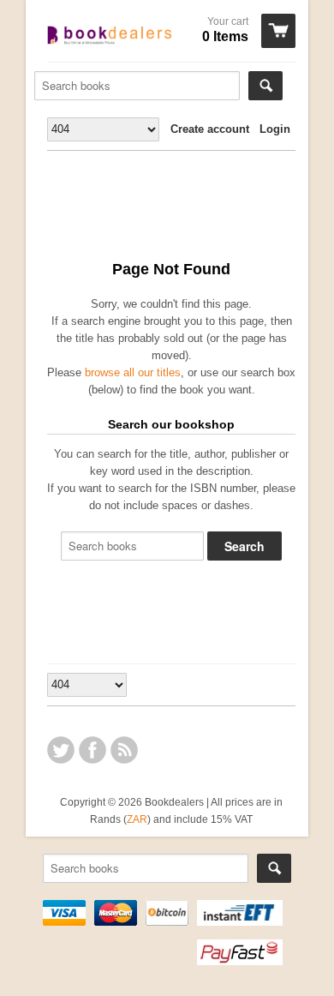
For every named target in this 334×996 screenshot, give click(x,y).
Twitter (61, 750)
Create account (209, 129)
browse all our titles (133, 372)
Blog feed (124, 750)
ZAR (137, 819)
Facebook (92, 750)
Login (274, 129)
